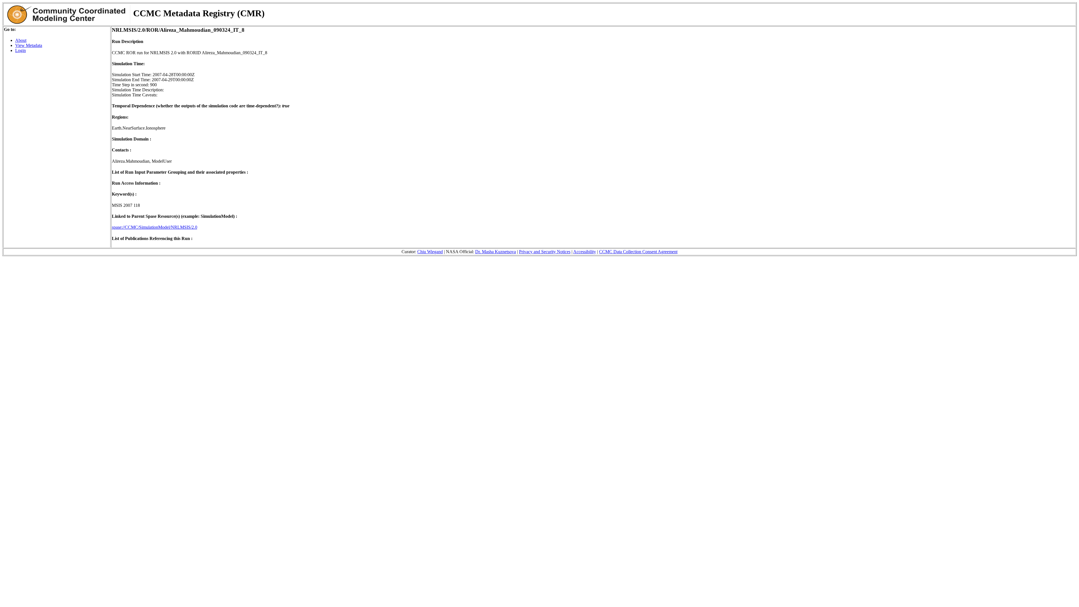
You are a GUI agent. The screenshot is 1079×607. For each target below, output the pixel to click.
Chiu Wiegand (430, 251)
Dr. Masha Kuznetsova (495, 251)
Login (20, 50)
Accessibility (584, 251)
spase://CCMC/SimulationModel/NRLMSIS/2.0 (154, 227)
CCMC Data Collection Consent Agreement (638, 251)
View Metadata (28, 45)
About (20, 40)
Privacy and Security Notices (544, 251)
